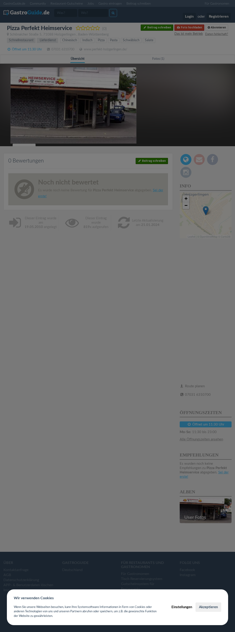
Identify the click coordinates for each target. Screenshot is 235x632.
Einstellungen (181, 607)
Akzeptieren (208, 607)
